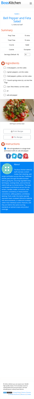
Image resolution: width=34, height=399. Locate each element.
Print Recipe (17, 131)
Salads (16, 14)
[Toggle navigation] (31, 3)
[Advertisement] (17, 296)
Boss (11, 2)
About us (23, 394)
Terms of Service (26, 392)
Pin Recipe (17, 137)
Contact (29, 394)
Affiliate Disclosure (14, 394)
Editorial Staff (21, 165)
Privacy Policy (16, 392)
